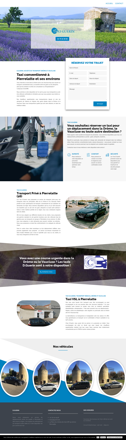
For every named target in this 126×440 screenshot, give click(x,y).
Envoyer (100, 104)
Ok (98, 437)
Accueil (109, 3)
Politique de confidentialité (114, 437)
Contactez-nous (47, 272)
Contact (119, 3)
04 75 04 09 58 (62, 39)
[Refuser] (124, 437)
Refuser (103, 437)
